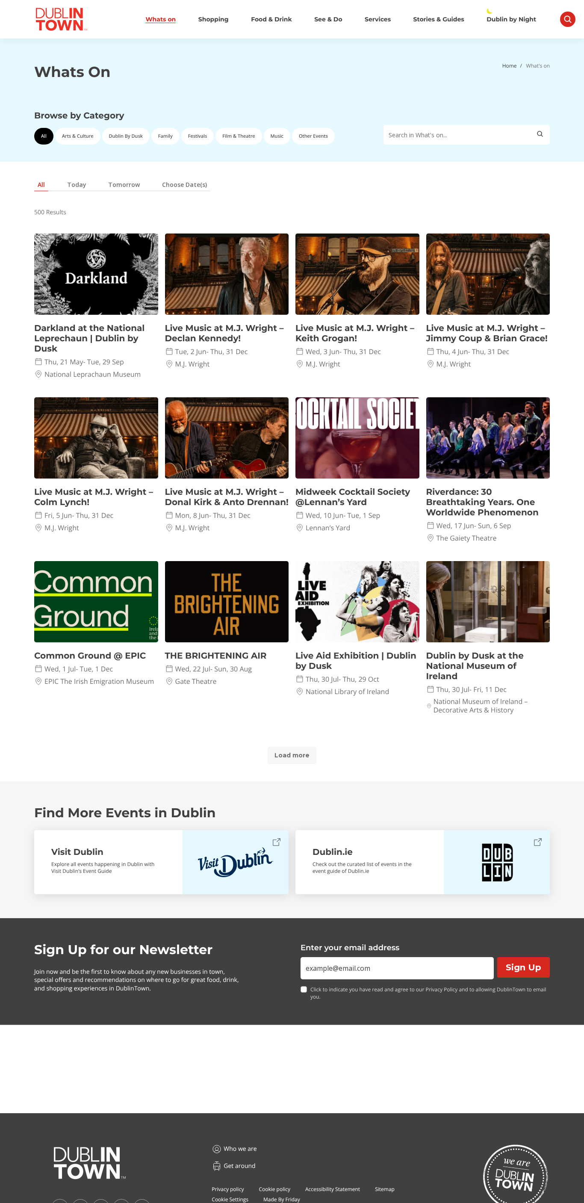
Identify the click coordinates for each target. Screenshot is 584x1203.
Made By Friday (281, 1199)
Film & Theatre (238, 136)
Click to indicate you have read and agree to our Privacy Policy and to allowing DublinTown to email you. (428, 993)
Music (277, 136)
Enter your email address (350, 947)
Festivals (197, 136)
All (44, 136)
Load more (292, 755)
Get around (239, 1166)
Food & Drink (271, 19)
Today (76, 184)
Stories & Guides (438, 19)
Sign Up (523, 967)
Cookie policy (274, 1189)
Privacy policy (228, 1189)
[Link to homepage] (61, 19)
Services (378, 19)
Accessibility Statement (332, 1189)
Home (509, 65)
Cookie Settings (230, 1199)
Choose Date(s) (184, 184)
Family (165, 136)
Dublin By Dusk (126, 136)
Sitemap (385, 1189)
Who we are (240, 1149)
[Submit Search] (540, 135)
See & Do (328, 19)
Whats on (160, 19)
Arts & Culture (78, 136)
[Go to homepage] (89, 1163)
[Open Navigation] (567, 19)
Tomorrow (124, 184)
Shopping (213, 19)
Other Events (313, 136)
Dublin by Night (511, 19)
